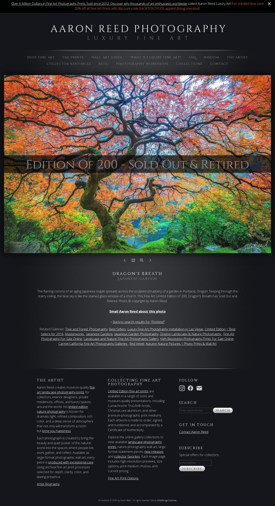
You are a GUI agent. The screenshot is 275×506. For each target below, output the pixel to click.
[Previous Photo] (125, 261)
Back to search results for (139, 322)
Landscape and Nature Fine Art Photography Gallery (121, 339)
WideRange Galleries (166, 500)
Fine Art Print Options (123, 478)
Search (223, 410)
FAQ (192, 57)
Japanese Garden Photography (136, 334)
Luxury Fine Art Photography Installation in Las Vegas (165, 329)
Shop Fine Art (41, 57)
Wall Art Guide (107, 57)
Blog (104, 64)
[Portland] (133, 261)
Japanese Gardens (99, 334)
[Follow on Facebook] (191, 388)
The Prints (73, 57)
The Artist (237, 57)
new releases (153, 451)
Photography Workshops (142, 64)
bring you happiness (56, 431)
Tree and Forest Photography (86, 329)
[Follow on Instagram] (182, 388)
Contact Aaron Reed (193, 432)
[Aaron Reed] (138, 37)
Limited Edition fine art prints (128, 391)
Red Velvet (136, 343)
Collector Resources (69, 64)
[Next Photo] (150, 261)
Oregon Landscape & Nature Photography (191, 334)
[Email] (200, 388)
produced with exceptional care (70, 462)
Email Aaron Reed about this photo (138, 311)
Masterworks (75, 334)
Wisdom (211, 57)
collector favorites (127, 456)
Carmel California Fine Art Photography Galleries (93, 343)
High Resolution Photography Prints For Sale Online (197, 339)
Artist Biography (48, 484)
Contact (219, 64)
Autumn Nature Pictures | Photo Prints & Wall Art (181, 343)
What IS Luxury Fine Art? (155, 57)
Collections (189, 64)
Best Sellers (117, 329)
